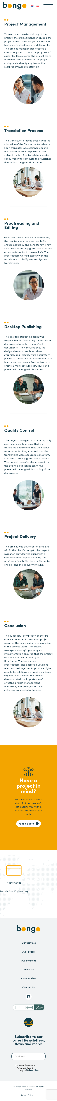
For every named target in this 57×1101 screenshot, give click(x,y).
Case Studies (28, 978)
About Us (29, 969)
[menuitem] (32, 6)
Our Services (28, 942)
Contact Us (28, 987)
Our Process (28, 951)
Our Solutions (28, 960)
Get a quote (26, 823)
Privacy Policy (27, 1095)
